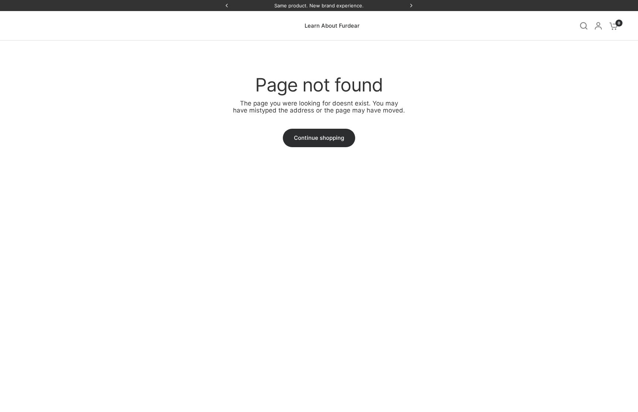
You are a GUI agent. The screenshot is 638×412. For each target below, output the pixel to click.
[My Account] (598, 26)
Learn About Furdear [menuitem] (332, 25)
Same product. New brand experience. (319, 5)
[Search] (583, 26)
